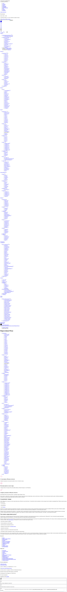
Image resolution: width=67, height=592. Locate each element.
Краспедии (6, 254)
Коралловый (6, 71)
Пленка (6, 217)
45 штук (6, 58)
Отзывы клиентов (5, 560)
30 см (5, 136)
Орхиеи (5, 187)
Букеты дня (6, 77)
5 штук (6, 54)
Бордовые (6, 369)
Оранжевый (6, 69)
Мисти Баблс (7, 165)
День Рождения (7, 39)
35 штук (6, 57)
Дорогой (6, 196)
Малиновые (7, 129)
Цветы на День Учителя (6, 538)
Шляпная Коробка (7, 215)
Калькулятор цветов (5, 324)
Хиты (4, 280)
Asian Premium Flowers (15, 325)
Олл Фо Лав (6, 443)
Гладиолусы (2, 241)
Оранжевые (6, 131)
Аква (5, 423)
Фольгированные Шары (9, 291)
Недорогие (6, 225)
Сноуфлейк (6, 451)
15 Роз (5, 340)
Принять (60, 589)
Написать (9, 49)
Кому (3, 79)
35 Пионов (6, 206)
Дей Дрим (6, 425)
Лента (5, 401)
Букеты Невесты (3, 172)
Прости (6, 44)
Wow (5, 170)
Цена (3, 142)
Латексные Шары (7, 290)
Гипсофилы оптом (7, 305)
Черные (5, 133)
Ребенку (6, 230)
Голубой (6, 176)
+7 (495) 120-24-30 (8, 48)
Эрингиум (6, 275)
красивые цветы (13, 526)
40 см (5, 137)
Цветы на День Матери (6, 541)
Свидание (6, 38)
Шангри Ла (6, 169)
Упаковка (4, 211)
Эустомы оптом (7, 319)
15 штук (6, 55)
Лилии (5, 101)
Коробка (6, 152)
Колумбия (6, 471)
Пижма (5, 264)
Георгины (6, 94)
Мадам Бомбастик (7, 435)
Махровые (6, 221)
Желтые (6, 130)
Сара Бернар (6, 220)
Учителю (6, 420)
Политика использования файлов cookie (9, 559)
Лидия (5, 432)
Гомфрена (6, 248)
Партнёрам (4, 550)
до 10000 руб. (7, 393)
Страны (3, 234)
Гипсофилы (6, 184)
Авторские (6, 76)
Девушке (6, 81)
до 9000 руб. (6, 392)
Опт (3, 474)
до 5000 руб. (6, 148)
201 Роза (6, 349)
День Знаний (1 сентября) (8, 36)
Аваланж (6, 422)
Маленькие (6, 374)
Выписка (6, 410)
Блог (3, 8)
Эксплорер (6, 459)
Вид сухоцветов (5, 244)
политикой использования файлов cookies (52, 589)
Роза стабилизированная (8, 266)
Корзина (6, 154)
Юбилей (6, 42)
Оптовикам (4, 6)
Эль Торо (6, 460)
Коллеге (6, 82)
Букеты (1, 51)
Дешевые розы (7, 143)
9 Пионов (6, 202)
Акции (4, 233)
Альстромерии (7, 90)
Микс (5, 63)
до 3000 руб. (6, 146)
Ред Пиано (6, 449)
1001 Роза (6, 122)
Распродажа (2, 323)
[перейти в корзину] (1, 28)
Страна (3, 465)
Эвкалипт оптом (7, 318)
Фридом (6, 455)
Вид (3, 75)
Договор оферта (5, 557)
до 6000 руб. (6, 389)
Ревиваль (6, 167)
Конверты (6, 288)
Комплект (4, 188)
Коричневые (6, 366)
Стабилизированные (8, 159)
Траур (1, 296)
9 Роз (5, 114)
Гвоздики (6, 93)
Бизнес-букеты (4, 539)
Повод (1, 33)
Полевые (6, 78)
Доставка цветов (5, 551)
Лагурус (6, 256)
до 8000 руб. (6, 391)
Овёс (5, 260)
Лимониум (6, 258)
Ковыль (6, 253)
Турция (6, 467)
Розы (1, 109)
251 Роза (6, 350)
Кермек (5, 252)
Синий (5, 178)
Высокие (6, 375)
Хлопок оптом (7, 316)
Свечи (5, 287)
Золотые (6, 134)
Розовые (6, 359)
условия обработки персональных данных (37, 589)
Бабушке (6, 419)
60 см (5, 379)
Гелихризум (6, 246)
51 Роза (6, 119)
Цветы (1, 87)
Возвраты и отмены (5, 556)
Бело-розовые (7, 370)
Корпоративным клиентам (6, 554)
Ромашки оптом (7, 314)
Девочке (6, 232)
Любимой (6, 231)
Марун (5, 436)
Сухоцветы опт (5, 320)
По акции (4, 86)
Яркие (6, 371)
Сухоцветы (2, 242)
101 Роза (6, 120)
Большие (6, 227)
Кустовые (6, 157)
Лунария (6, 259)
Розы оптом (6, 313)
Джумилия (6, 426)
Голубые (6, 209)
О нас (3, 3)
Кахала (4, 507)
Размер (4, 135)
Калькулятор (4, 293)
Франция (6, 237)
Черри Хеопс (7, 456)
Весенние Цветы (5, 546)
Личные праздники (6, 37)
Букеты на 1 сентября (6, 542)
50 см (5, 378)
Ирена (5, 427)
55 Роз (6, 346)
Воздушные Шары (5, 289)
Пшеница (6, 265)
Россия (6, 235)
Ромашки (6, 104)
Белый (6, 65)
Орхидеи (6, 102)
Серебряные (6, 372)
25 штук (6, 56)
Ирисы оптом (6, 307)
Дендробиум (6, 99)
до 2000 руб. (6, 145)
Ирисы (6, 100)
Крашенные (6, 407)
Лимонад (6, 433)
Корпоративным (5, 7)
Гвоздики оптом (7, 303)
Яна (5, 461)
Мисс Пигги (6, 164)
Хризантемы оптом (7, 317)
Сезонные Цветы (5, 545)
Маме (5, 80)
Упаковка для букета (5, 543)
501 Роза (6, 121)
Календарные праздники (7, 35)
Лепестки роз (6, 112)
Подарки (3, 282)
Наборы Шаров (7, 292)
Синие (5, 210)
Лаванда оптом (7, 308)
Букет (5, 153)
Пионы (6, 181)
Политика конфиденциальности (7, 558)
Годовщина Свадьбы (8, 43)
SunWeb (7, 576)
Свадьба (6, 40)
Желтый (6, 67)
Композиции (6, 214)
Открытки (6, 286)
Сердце (6, 155)
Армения (6, 473)
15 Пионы (6, 203)
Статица (6, 269)
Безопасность (4, 555)
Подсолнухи (6, 103)
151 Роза (6, 348)
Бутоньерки (6, 189)
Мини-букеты (2, 322)
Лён (5, 257)
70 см (5, 141)
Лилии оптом (6, 309)
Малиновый (7, 70)
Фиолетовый (7, 68)
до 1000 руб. (6, 144)
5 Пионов (6, 201)
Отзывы (3, 9)
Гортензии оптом (7, 306)
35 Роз (5, 118)
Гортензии (6, 98)
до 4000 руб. (6, 147)
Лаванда (6, 255)
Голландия (6, 236)
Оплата (3, 5)
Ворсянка (6, 245)
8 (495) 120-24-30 (3, 12)
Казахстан (6, 472)
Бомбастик (6, 424)
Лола (5, 434)
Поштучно (6, 113)
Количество (5, 53)
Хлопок (5, 185)
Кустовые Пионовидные (9, 158)
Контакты (4, 10)
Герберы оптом (7, 304)
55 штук (6, 59)
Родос (5, 450)
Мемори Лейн (7, 437)
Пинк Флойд (6, 445)
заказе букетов (11, 519)
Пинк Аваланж (7, 166)
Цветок (4, 180)
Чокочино (6, 457)
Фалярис (6, 270)
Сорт (3, 160)
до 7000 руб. (6, 390)
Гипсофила (6, 247)
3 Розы (5, 336)
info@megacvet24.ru (3, 564)
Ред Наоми (6, 168)
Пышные (6, 226)
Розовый (6, 66)
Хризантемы (7, 105)
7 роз (5, 338)
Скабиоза (6, 267)
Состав (3, 464)
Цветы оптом (7, 315)
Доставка (3, 4)
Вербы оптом (6, 302)
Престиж (6, 446)
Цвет (3, 123)
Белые (6, 358)
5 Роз (5, 337)
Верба (5, 92)
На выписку (7, 41)
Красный (6, 64)
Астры (5, 91)
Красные (6, 125)
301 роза (6, 351)
